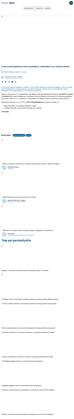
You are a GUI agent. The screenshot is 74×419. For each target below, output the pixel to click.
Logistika (47, 8)
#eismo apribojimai (19, 135)
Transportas (39, 8)
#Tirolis (28, 135)
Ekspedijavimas (28, 8)
